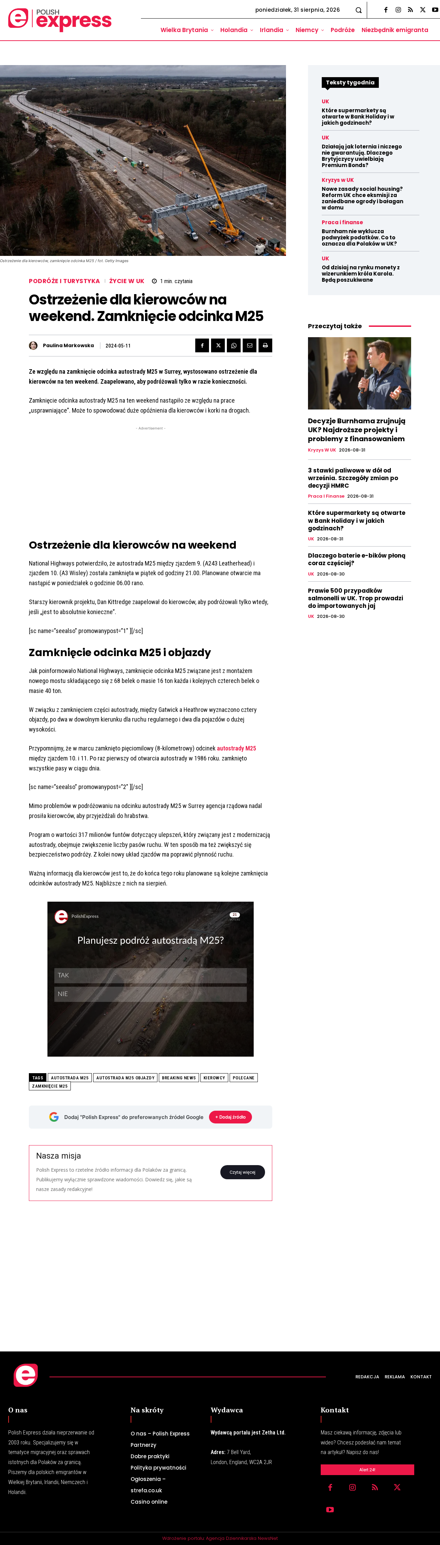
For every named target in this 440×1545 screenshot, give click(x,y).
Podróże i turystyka (64, 281)
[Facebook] (386, 10)
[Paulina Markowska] (35, 345)
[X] (423, 10)
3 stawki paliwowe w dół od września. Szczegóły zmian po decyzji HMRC (353, 478)
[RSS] (410, 10)
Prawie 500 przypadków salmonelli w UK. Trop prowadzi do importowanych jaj (355, 598)
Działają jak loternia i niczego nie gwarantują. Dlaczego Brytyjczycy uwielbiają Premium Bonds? (362, 156)
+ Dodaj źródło (230, 1117)
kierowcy (214, 1077)
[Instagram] (398, 10)
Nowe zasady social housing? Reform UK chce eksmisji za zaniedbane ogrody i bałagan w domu (362, 198)
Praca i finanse (342, 222)
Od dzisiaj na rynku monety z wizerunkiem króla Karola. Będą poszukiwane (361, 273)
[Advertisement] (150, 480)
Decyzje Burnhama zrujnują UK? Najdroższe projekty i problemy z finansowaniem (357, 430)
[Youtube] (330, 1510)
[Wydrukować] (265, 345)
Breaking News (179, 1077)
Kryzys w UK (338, 180)
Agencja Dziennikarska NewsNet (242, 1538)
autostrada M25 (70, 1077)
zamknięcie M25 (50, 1086)
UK (325, 101)
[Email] (249, 345)
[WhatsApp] (234, 345)
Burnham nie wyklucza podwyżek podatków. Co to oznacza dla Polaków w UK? (359, 237)
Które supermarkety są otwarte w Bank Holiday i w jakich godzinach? (358, 116)
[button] (358, 10)
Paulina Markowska (68, 346)
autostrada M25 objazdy (125, 1077)
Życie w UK (127, 281)
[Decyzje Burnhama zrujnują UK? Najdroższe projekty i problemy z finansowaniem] (359, 373)
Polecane (244, 1077)
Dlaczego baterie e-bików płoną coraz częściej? (357, 559)
